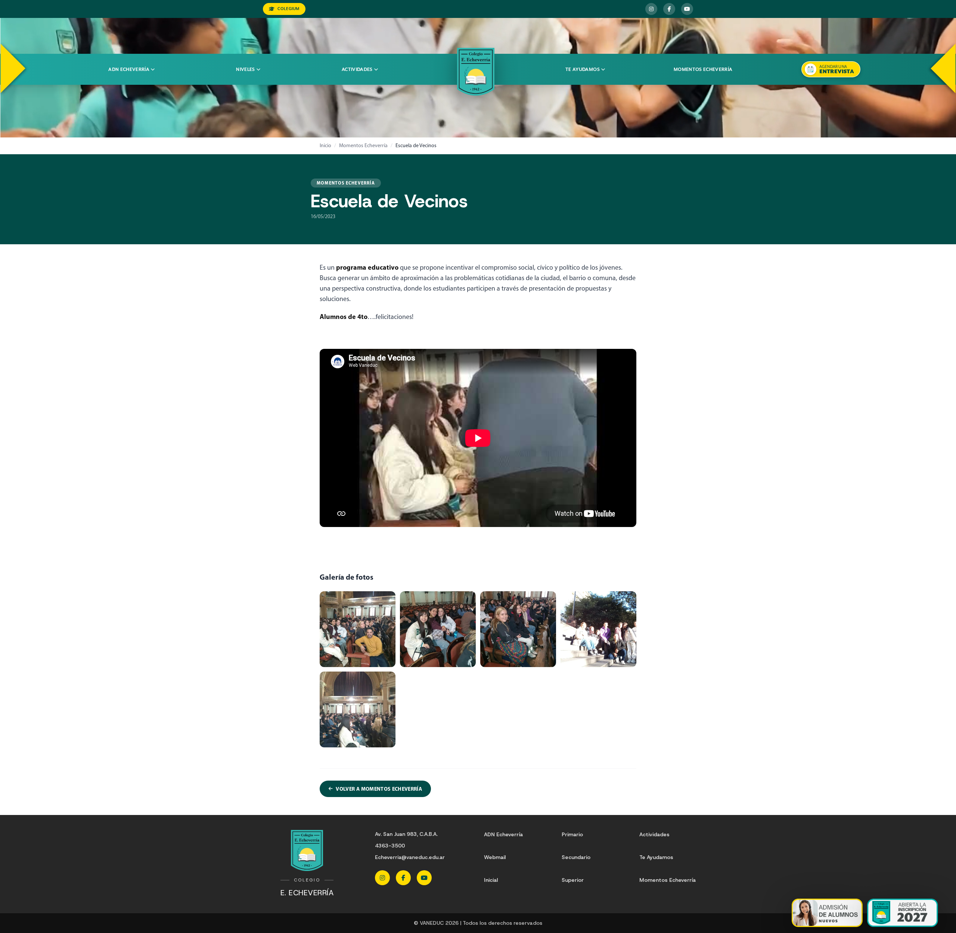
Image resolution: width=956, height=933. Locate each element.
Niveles (245, 69)
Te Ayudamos (656, 857)
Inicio (325, 145)
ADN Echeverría (128, 69)
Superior (573, 880)
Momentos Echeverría (703, 69)
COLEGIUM (288, 8)
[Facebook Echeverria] (669, 9)
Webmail (495, 857)
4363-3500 (390, 845)
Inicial (491, 880)
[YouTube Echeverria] (687, 9)
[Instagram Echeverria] (651, 9)
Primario (572, 834)
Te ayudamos (582, 69)
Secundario (576, 857)
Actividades (357, 69)
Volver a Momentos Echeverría (379, 788)
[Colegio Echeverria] (475, 72)
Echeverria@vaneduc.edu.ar (410, 857)
